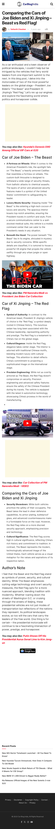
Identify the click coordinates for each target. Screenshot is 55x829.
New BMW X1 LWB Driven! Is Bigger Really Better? (24, 776)
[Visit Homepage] (27, 4)
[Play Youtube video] (27, 274)
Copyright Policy (31, 800)
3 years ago (36, 29)
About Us (23, 803)
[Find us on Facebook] (21, 822)
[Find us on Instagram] (28, 822)
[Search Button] (51, 4)
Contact (44, 800)
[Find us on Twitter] (25, 822)
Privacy (8, 800)
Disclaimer (18, 800)
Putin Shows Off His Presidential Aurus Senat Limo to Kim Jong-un (27, 639)
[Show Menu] (3, 4)
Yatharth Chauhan (18, 29)
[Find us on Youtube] (32, 822)
